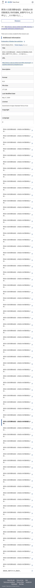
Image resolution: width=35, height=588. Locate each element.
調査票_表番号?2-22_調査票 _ (12, 570)
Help (26, 580)
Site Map (21, 584)
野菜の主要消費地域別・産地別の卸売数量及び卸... (16, 130)
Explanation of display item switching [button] (12, 41)
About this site (11, 580)
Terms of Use (20, 580)
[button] (33, 2)
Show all (25, 45)
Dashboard (14, 584)
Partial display (19, 45)
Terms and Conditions (9, 582)
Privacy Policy (20, 582)
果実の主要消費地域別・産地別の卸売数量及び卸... (16, 312)
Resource (17, 20)
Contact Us (29, 582)
